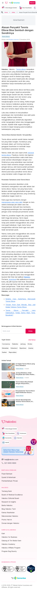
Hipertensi (23, 348)
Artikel (13, 12)
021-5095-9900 (9, 463)
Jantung (22, 344)
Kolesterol (14, 348)
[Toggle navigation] (3, 3)
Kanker (4, 352)
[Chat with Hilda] (34, 442)
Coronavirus (6, 344)
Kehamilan (5, 348)
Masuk (32, 3)
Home (6, 12)
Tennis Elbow (6, 36)
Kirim (30, 331)
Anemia (30, 348)
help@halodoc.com (10, 459)
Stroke (30, 344)
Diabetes (15, 344)
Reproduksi (12, 352)
